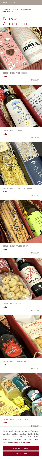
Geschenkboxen (8, 11)
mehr (5, 76)
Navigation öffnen (8, 2)
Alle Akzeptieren (21, 448)
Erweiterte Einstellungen (23, 442)
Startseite (15, 9)
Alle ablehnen (21, 454)
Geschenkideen (25, 9)
